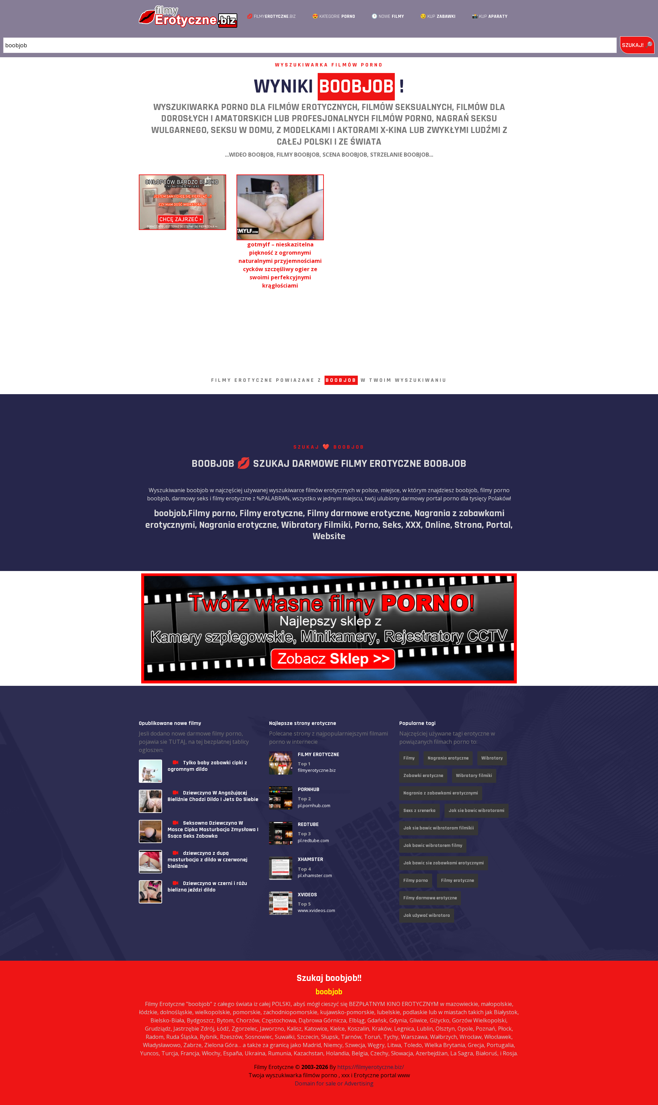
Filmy (409, 758)
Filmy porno (415, 880)
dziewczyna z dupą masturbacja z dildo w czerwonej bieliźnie (207, 860)
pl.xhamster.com (315, 875)
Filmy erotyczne (457, 880)
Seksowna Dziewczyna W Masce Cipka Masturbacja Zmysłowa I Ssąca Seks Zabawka (213, 829)
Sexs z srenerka (419, 810)
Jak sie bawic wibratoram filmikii (438, 828)
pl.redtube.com (313, 840)
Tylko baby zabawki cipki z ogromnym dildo (207, 766)
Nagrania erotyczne (448, 758)
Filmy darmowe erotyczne (430, 898)
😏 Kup (437, 16)
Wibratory (492, 758)
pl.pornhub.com (314, 805)
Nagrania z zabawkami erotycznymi (440, 793)
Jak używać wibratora (426, 915)
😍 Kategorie (333, 16)
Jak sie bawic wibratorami (476, 810)
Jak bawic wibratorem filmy (432, 845)
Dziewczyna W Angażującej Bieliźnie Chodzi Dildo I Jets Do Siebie (213, 796)
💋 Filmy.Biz (271, 16)
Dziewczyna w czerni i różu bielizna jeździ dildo (207, 887)
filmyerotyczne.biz (317, 770)
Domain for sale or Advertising (334, 1083)
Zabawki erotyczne (423, 776)
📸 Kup (489, 16)
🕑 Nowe (387, 16)
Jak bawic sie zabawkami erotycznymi (443, 863)
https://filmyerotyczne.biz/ (370, 1067)
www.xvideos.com (316, 911)
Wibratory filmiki (474, 776)
